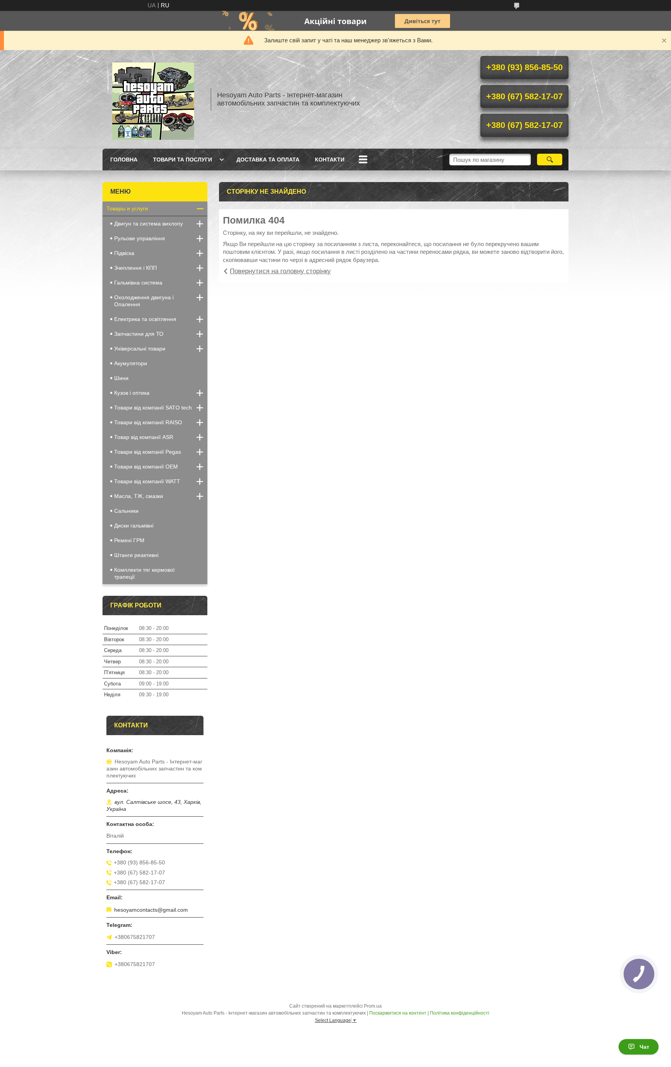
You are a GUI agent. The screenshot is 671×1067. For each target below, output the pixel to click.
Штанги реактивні (136, 555)
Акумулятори (130, 363)
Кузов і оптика (131, 393)
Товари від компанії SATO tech (153, 407)
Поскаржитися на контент (397, 1013)
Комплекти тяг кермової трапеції (144, 573)
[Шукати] (549, 159)
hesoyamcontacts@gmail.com (151, 910)
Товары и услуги (127, 208)
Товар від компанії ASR (143, 437)
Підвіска (124, 253)
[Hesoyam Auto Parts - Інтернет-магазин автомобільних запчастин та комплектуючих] (153, 99)
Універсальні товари (139, 348)
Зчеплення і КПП (135, 268)
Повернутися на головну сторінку (280, 271)
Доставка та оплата (267, 159)
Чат (644, 1047)
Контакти (329, 159)
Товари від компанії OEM (146, 466)
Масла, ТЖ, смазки (138, 496)
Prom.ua (373, 1006)
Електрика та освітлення (145, 319)
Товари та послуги (182, 159)
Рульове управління (139, 238)
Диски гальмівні (133, 525)
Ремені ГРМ (129, 540)
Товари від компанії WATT (147, 481)
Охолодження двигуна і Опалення (144, 300)
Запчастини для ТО (138, 334)
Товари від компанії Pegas (147, 452)
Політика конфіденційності (459, 1013)
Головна (123, 159)
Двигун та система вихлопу (148, 223)
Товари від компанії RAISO (148, 422)
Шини (121, 378)
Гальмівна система (138, 282)
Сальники (126, 511)
